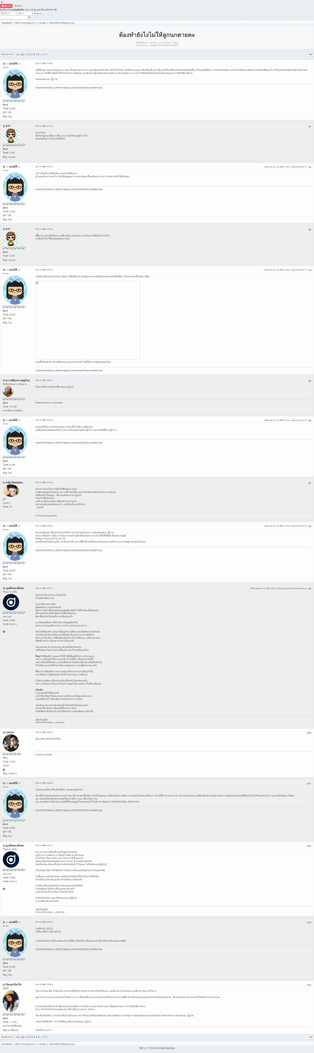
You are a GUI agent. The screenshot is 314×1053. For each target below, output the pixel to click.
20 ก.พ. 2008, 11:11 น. (44, 126)
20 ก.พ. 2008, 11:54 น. (44, 269)
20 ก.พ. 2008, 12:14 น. (44, 482)
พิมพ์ (311, 54)
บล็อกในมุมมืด (41, 719)
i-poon (10, 732)
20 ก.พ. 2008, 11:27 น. (44, 166)
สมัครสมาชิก (51, 9)
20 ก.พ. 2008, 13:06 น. (44, 732)
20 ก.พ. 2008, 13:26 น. (44, 984)
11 (43, 54)
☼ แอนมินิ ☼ (13, 63)
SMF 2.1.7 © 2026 (148, 1048)
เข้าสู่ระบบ (35, 9)
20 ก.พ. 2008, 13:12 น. (44, 845)
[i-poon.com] (4, 769)
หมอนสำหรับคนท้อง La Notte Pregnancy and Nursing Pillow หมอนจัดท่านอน (68, 87)
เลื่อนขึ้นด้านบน (7, 1037)
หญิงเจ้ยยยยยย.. (15, 482)
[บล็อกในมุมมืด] (4, 631)
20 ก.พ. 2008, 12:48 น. (44, 525)
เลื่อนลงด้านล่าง (7, 54)
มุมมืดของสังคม (15, 588)
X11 (8, 126)
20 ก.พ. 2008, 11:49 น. (44, 229)
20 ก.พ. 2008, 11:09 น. (44, 63)
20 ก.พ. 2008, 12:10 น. (44, 420)
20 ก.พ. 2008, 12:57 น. (44, 588)
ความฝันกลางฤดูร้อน (18, 380)
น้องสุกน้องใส (13, 984)
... (41, 54)
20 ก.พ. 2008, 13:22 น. (44, 922)
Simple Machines (166, 1048)
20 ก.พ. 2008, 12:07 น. (44, 380)
